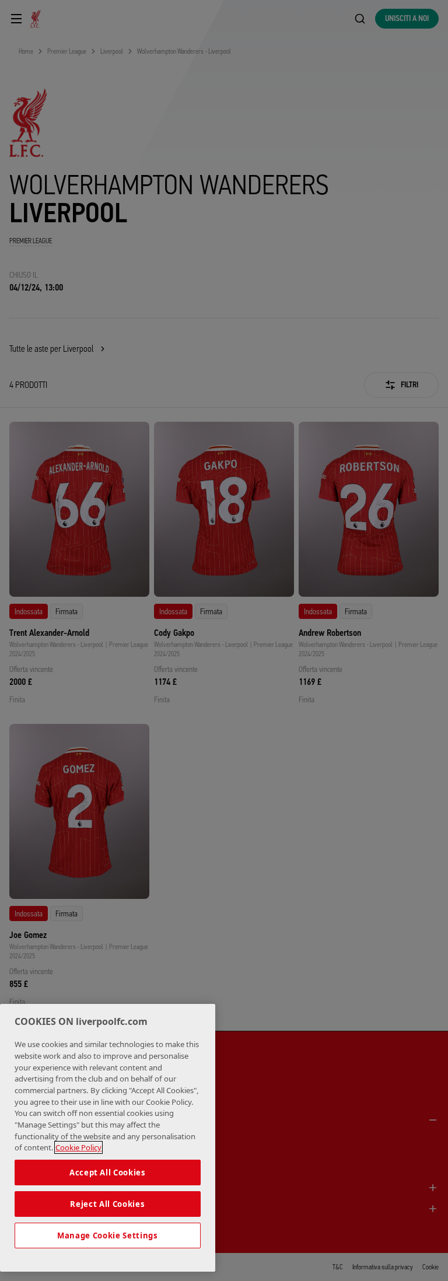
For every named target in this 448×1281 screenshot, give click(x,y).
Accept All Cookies (107, 1172)
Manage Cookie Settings (107, 1235)
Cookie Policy (78, 1147)
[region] (107, 1138)
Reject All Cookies (107, 1204)
